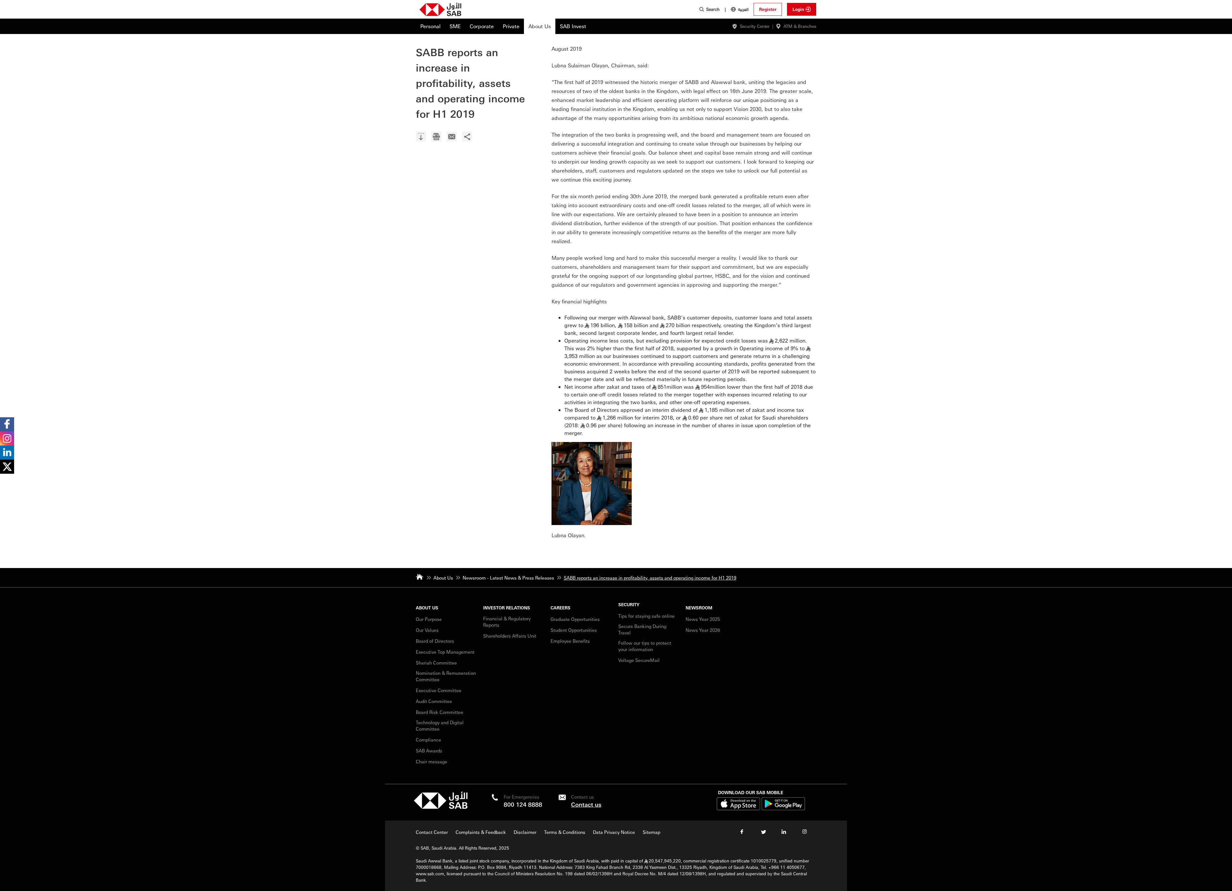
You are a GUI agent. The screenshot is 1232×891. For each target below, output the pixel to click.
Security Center (755, 26)
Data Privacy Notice (614, 832)
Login (798, 9)
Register (767, 9)
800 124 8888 (523, 804)
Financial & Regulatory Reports (507, 621)
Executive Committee (438, 690)
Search (713, 9)
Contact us (586, 804)
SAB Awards (429, 750)
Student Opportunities (574, 630)
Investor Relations (506, 607)
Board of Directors (435, 641)
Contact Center (432, 832)
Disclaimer (525, 832)
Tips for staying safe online (646, 616)
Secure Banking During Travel (642, 629)
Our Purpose (429, 619)
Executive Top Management (446, 652)
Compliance (428, 739)
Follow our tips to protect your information (644, 646)
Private (511, 26)
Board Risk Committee (439, 712)
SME (455, 26)
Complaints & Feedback (481, 832)
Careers (560, 607)
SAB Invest (573, 26)
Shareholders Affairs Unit (509, 636)
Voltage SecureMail (639, 660)
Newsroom (699, 607)
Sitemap (651, 832)
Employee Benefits (570, 641)
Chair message (431, 761)
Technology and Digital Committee (440, 725)
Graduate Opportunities (575, 619)
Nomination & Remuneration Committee (446, 676)
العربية (743, 9)
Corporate (482, 26)
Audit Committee (434, 701)
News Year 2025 (703, 619)
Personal (430, 26)
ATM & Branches (799, 26)
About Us (539, 26)
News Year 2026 (703, 630)
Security (628, 604)
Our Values (427, 630)
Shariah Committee (436, 663)
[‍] (421, 138)
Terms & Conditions (564, 832)
